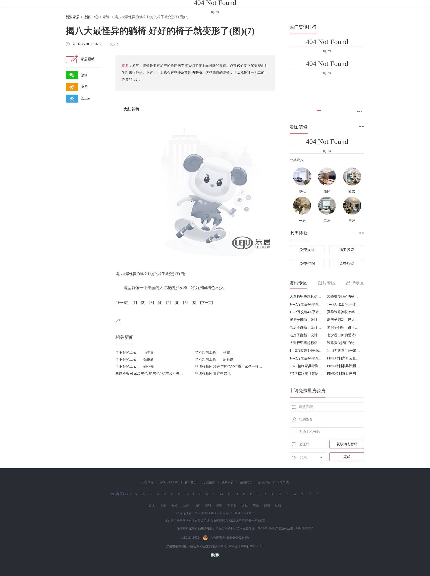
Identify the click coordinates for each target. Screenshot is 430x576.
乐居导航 (283, 482)
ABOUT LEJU (169, 482)
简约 (326, 191)
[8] (194, 302)
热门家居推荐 (119, 494)
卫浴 (186, 505)
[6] (177, 302)
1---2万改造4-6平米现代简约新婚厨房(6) (306, 304)
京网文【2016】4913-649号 (246, 546)
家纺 (278, 505)
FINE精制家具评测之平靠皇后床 (306, 374)
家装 (106, 17)
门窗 (197, 505)
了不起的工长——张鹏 (212, 352)
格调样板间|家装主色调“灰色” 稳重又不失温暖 (150, 373)
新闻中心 (92, 17)
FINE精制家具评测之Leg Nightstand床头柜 (306, 366)
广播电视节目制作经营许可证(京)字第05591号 (196, 546)
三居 (351, 221)
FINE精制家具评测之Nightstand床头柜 (344, 366)
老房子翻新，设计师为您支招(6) (306, 320)
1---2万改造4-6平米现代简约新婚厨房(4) (344, 304)
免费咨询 (307, 263)
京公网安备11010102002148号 (229, 537)
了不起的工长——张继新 (134, 359)
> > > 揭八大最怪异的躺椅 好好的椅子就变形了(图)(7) (127, 17)
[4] (160, 302)
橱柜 (245, 505)
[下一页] (206, 303)
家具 (152, 505)
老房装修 (299, 233)
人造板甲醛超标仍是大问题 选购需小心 (306, 296)
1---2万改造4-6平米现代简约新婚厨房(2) (306, 312)
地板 (163, 505)
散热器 (231, 505)
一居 (302, 221)
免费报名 (347, 263)
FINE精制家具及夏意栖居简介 (344, 358)
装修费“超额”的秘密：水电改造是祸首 (344, 296)
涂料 (208, 505)
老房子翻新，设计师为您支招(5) (344, 320)
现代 (302, 191)
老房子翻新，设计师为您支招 (306, 335)
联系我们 (227, 482)
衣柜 (256, 505)
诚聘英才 (246, 482)
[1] (134, 302)
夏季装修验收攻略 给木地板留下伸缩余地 (344, 312)
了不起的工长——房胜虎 (214, 359)
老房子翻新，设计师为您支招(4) (306, 327)
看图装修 (299, 126)
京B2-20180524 (190, 537)
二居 (326, 221)
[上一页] (121, 303)
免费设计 (307, 249)
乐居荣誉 (209, 482)
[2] (143, 302)
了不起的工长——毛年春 (134, 352)
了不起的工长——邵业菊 (134, 366)
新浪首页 (191, 482)
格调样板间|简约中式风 (213, 373)
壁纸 (219, 505)
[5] (168, 302)
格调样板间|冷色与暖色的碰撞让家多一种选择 (230, 366)
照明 (267, 505)
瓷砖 (174, 505)
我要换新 (347, 249)
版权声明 (264, 482)
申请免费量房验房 (307, 390)
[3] (151, 302)
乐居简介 (148, 482)
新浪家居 (73, 17)
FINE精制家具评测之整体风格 (344, 374)
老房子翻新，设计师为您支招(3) (344, 327)
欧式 (351, 191)
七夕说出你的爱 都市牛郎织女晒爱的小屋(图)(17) (344, 335)
